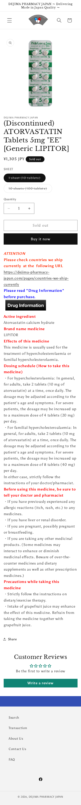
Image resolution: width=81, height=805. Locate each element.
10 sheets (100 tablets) (30, 189)
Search (14, 717)
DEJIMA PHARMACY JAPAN (46, 796)
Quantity (10, 199)
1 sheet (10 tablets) (27, 179)
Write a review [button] (40, 683)
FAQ (12, 759)
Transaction (18, 728)
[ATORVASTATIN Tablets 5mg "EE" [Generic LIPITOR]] (25, 310)
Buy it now (41, 239)
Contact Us (17, 749)
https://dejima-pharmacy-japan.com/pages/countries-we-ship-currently (36, 278)
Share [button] (12, 639)
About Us (16, 738)
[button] (9, 20)
